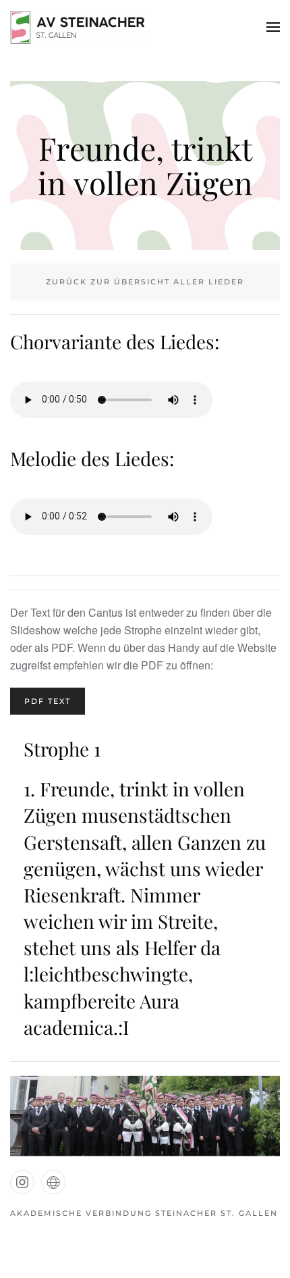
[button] (273, 27)
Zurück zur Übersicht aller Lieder (145, 281)
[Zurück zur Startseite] (77, 27)
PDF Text (47, 701)
